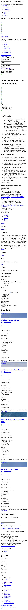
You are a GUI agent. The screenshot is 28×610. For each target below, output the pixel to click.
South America (7, 52)
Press (5, 553)
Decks (5, 219)
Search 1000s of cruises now (8, 546)
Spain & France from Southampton (9, 470)
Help (5, 583)
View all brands (4, 36)
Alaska (5, 44)
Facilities (6, 218)
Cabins (5, 220)
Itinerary (6, 215)
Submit (2, 523)
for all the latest (10, 528)
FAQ (5, 586)
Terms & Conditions (9, 603)
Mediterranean (7, 51)
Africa (5, 42)
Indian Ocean (7, 48)
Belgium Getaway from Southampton (10, 321)
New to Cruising (8, 582)
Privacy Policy (7, 601)
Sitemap (6, 600)
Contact (6, 579)
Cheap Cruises (7, 585)
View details (4, 361)
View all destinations (6, 55)
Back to (6, 68)
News (5, 551)
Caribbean (6, 46)
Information (6, 216)
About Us (6, 550)
